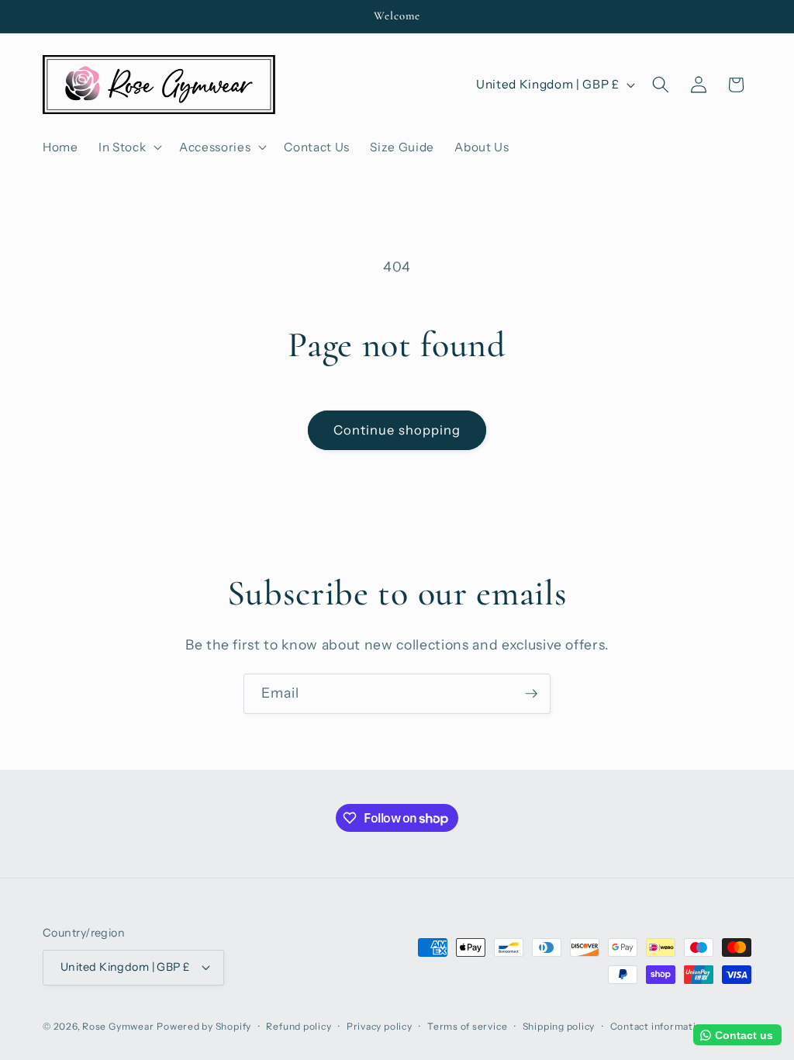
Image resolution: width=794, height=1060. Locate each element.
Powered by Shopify (204, 1026)
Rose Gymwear (118, 1026)
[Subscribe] (531, 694)
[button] (128, 147)
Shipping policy (559, 1026)
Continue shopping (397, 430)
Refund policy (298, 1026)
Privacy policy (380, 1026)
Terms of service (467, 1026)
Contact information (659, 1026)
